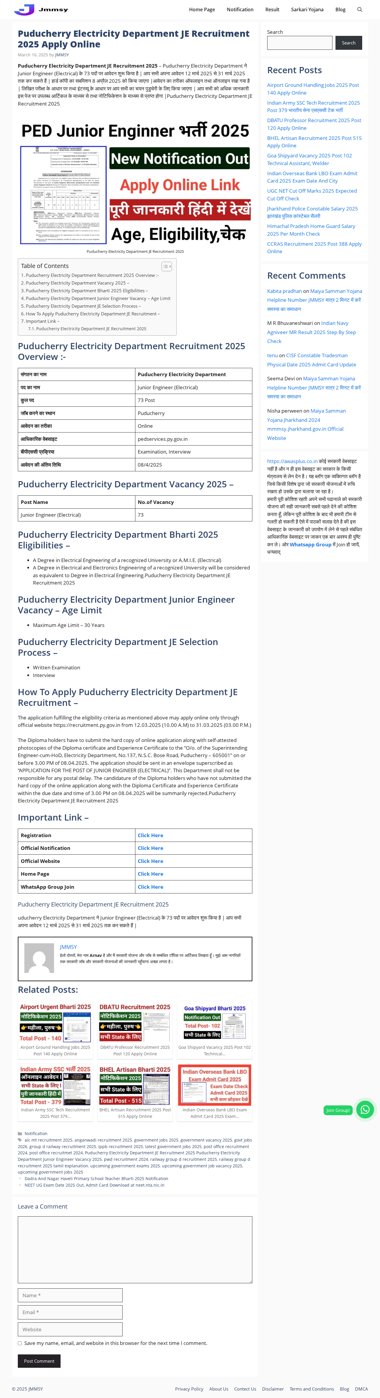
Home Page (202, 9)
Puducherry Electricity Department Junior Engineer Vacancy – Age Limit (98, 298)
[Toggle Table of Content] (163, 266)
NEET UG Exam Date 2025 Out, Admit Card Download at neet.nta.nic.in (94, 1185)
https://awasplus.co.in (292, 461)
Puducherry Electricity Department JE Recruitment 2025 (91, 328)
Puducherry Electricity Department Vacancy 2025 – (77, 283)
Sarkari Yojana (307, 9)
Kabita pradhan (284, 291)
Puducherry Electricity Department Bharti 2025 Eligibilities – (87, 290)
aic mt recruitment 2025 (48, 1140)
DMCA (361, 1389)
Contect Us (245, 1389)
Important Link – (43, 321)
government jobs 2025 (156, 1140)
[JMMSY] (41, 9)
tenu (272, 355)
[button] (360, 9)
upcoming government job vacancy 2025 (202, 1166)
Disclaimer (273, 1389)
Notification (240, 9)
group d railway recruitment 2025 (62, 1146)
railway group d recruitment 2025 (183, 1159)
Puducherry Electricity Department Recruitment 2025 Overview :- (92, 275)
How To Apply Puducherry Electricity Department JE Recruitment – (93, 314)
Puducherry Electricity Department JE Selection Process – (83, 306)
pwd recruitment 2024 (126, 1159)
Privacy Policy (189, 1389)
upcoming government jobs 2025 (50, 1172)
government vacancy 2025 (206, 1140)
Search (275, 31)
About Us (218, 1389)
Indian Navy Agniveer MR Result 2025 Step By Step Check (311, 332)
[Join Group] (365, 1109)
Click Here (150, 835)
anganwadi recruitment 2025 (103, 1140)
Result (272, 9)
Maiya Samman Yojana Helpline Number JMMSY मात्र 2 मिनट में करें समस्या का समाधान (314, 300)
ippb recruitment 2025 (120, 1146)
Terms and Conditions (312, 1389)
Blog (340, 9)
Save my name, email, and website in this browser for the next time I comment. (116, 1343)
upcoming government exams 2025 (125, 1166)
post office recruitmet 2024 (56, 1153)
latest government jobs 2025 (173, 1146)
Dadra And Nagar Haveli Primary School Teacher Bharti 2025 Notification (96, 1178)
